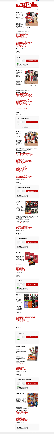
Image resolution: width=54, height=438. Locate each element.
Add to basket (32, 60)
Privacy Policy (28, 432)
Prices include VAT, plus (22, 65)
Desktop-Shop (34, 432)
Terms (23, 432)
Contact (18, 432)
